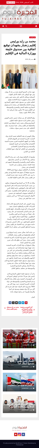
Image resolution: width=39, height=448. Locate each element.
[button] (6, 26)
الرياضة (32, 336)
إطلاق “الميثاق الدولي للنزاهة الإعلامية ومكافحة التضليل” (20, 405)
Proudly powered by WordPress (12, 443)
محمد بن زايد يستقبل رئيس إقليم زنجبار (13, 308)
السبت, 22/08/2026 (27, 366)
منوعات (32, 358)
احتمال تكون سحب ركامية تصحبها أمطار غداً (22, 362)
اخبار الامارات (32, 37)
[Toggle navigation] (21, 26)
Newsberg (31, 443)
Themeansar (19, 445)
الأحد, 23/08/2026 (27, 345)
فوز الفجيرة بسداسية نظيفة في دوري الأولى (19, 340)
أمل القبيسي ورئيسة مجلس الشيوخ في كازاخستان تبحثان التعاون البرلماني (26, 309)
